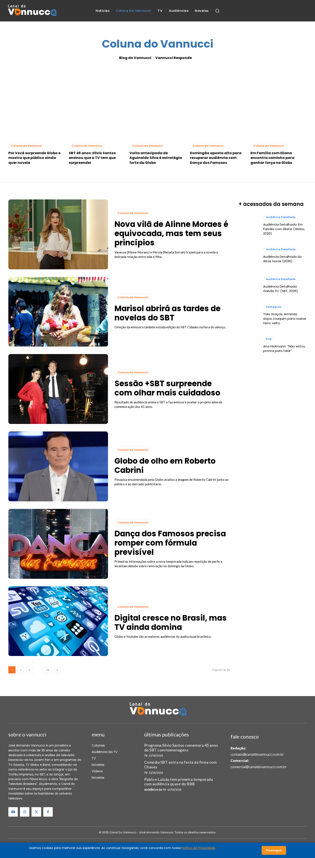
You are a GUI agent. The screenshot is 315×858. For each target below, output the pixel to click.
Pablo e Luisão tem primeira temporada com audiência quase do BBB (178, 781)
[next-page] (57, 669)
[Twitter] (36, 812)
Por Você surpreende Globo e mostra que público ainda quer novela (34, 158)
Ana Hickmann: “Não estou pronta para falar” (284, 348)
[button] (217, 10)
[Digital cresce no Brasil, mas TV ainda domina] (58, 621)
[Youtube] (13, 812)
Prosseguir (274, 850)
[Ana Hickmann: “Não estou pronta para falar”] (248, 344)
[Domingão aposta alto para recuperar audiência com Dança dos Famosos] (218, 105)
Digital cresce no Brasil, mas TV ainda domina (170, 622)
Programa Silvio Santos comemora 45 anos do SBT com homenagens (181, 747)
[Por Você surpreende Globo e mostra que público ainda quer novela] (36, 105)
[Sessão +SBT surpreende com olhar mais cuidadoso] (58, 389)
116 (47, 669)
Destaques (273, 306)
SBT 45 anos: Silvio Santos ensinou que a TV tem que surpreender (92, 158)
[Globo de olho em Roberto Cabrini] (58, 466)
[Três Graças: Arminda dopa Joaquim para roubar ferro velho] (248, 314)
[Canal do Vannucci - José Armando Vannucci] (31, 11)
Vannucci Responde (173, 58)
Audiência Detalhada (281, 217)
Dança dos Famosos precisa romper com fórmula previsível (170, 543)
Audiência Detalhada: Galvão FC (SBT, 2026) (280, 288)
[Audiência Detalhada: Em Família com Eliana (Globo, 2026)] (248, 225)
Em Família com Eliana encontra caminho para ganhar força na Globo (272, 158)
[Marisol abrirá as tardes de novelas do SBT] (58, 312)
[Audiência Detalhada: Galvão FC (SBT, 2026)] (248, 285)
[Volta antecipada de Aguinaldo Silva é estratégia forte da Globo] (157, 105)
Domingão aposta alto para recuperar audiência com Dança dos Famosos (216, 158)
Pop (269, 339)
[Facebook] (48, 812)
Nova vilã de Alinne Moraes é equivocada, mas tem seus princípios (171, 233)
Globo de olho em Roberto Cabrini (165, 465)
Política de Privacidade (198, 848)
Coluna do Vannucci (26, 146)
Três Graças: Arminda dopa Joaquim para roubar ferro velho (284, 318)
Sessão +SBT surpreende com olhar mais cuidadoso (167, 388)
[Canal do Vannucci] (158, 710)
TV (146, 755)
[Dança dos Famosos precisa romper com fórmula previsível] (58, 544)
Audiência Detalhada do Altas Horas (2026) (282, 258)
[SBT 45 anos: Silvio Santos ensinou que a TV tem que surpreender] (97, 105)
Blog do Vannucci (135, 58)
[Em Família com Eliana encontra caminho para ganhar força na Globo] (278, 105)
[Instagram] (24, 812)
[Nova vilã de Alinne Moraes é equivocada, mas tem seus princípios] (58, 234)
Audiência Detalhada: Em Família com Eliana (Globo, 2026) (284, 229)
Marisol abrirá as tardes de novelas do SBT (167, 313)
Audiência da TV (155, 790)
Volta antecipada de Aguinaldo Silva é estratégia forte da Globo (155, 158)
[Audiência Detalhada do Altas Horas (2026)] (248, 255)
